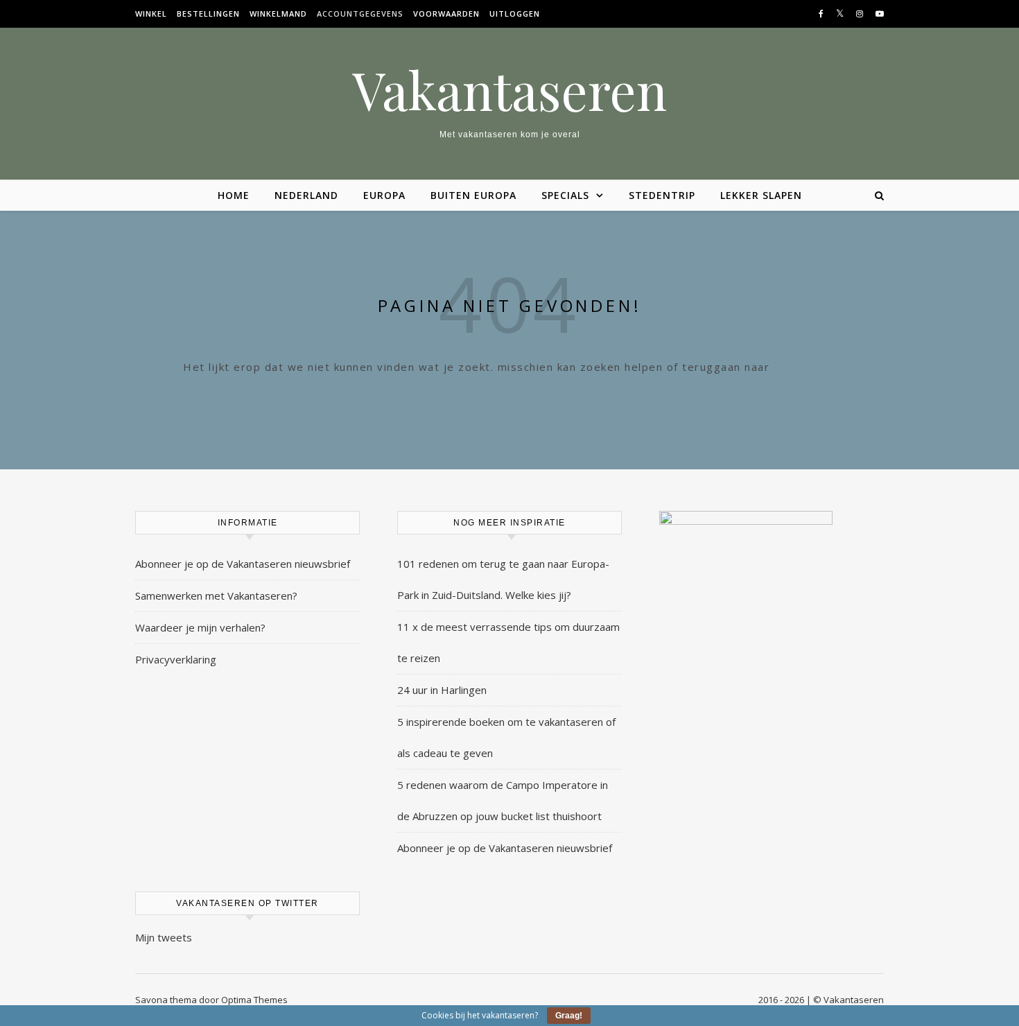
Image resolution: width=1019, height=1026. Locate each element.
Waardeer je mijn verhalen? (200, 627)
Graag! (568, 1015)
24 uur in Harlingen (442, 690)
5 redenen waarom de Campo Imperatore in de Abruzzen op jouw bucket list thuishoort (502, 800)
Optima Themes (254, 999)
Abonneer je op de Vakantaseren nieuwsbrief (242, 564)
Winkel (151, 13)
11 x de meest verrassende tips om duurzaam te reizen (508, 642)
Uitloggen (514, 13)
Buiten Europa (473, 195)
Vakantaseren (509, 90)
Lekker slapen (761, 195)
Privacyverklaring (175, 659)
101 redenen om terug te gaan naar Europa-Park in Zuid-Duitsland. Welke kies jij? (503, 579)
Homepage (805, 367)
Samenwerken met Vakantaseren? (216, 595)
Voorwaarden (446, 13)
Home (234, 195)
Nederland (306, 195)
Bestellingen (208, 13)
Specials (565, 195)
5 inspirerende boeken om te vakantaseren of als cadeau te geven (506, 737)
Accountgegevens (360, 13)
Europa (384, 195)
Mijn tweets (163, 937)
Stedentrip (662, 195)
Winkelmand (278, 13)
